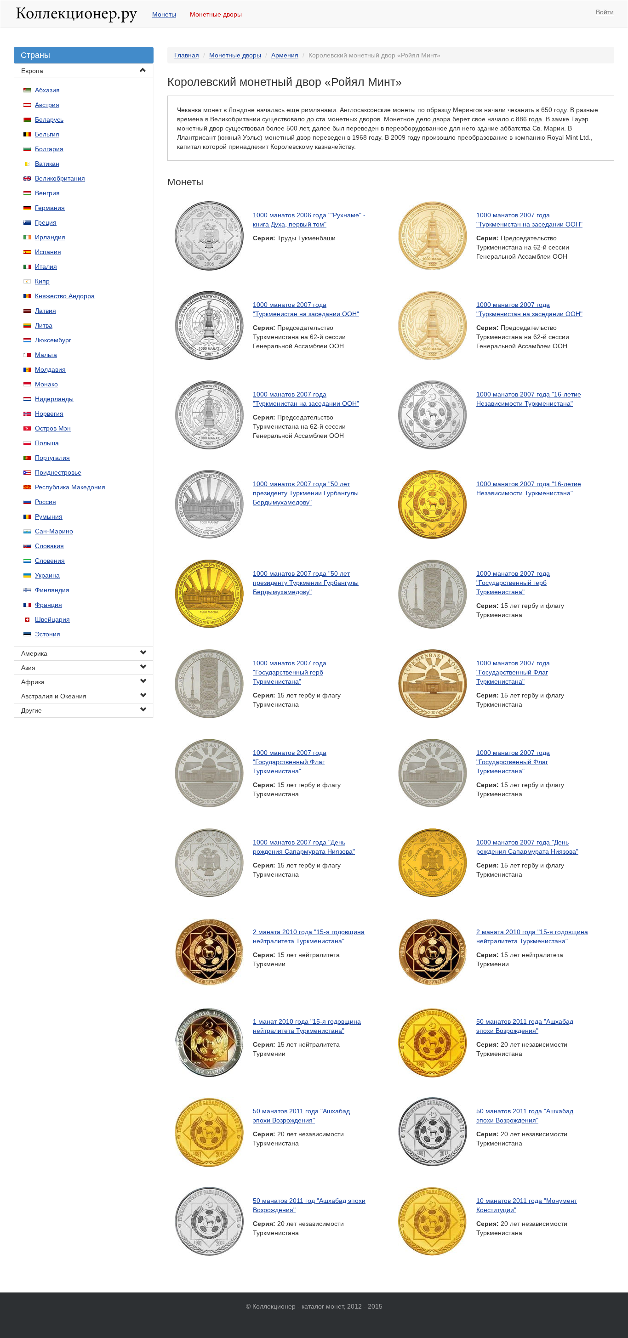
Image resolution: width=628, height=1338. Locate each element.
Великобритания (60, 178)
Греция (46, 222)
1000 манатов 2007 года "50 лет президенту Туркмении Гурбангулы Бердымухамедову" (306, 493)
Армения (284, 55)
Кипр (42, 281)
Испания (48, 251)
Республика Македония (70, 487)
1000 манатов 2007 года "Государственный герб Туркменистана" (513, 582)
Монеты (164, 14)
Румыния (49, 516)
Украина (47, 575)
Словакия (49, 546)
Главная (186, 55)
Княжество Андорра (65, 296)
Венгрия (47, 193)
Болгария (49, 149)
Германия (50, 207)
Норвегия (49, 413)
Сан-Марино (54, 531)
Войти (605, 12)
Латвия (45, 310)
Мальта (46, 354)
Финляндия (52, 590)
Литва (43, 325)
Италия (46, 266)
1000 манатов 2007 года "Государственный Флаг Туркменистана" (513, 672)
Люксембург (53, 340)
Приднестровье (58, 472)
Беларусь (49, 119)
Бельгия (47, 134)
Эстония (47, 634)
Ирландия (50, 237)
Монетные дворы (216, 14)
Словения (50, 560)
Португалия (52, 457)
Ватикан (47, 163)
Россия (45, 501)
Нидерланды (54, 399)
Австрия (47, 104)
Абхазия (47, 90)
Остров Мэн (53, 428)
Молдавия (50, 369)
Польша (47, 443)
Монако (46, 384)
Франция (48, 604)
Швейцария (52, 619)
